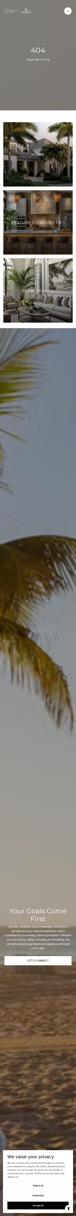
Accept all (38, 1205)
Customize (38, 1195)
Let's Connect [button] (38, 960)
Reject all (38, 1185)
